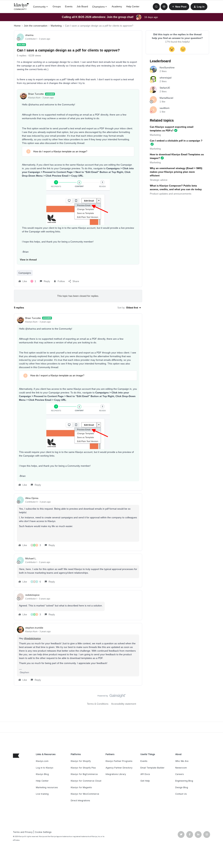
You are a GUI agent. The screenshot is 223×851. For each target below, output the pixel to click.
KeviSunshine (167, 67)
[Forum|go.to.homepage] (21, 6)
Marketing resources (47, 787)
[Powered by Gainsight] (112, 696)
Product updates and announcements (170, 193)
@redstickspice (32, 638)
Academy (117, 6)
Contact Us (181, 794)
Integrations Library (116, 774)
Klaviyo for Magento (81, 787)
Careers (179, 774)
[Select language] (164, 6)
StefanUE (165, 87)
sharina (29, 35)
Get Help (145, 780)
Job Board (82, 6)
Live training (42, 794)
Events (68, 6)
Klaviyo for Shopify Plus (83, 767)
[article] (78, 402)
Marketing (56, 25)
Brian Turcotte (36, 93)
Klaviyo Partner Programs (119, 761)
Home (17, 25)
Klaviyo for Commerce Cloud (86, 780)
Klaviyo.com (42, 761)
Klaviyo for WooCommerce (85, 794)
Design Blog (181, 787)
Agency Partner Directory (119, 767)
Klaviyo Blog (42, 774)
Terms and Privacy (23, 832)
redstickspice (32, 595)
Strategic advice (158, 179)
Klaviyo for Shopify (81, 761)
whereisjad (165, 77)
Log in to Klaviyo (44, 767)
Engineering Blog (184, 780)
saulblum (165, 108)
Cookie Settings (43, 832)
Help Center (132, 6)
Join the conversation (35, 25)
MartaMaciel (166, 97)
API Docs (145, 774)
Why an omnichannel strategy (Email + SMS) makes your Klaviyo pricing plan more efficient (176, 172)
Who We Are (182, 761)
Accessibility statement (123, 703)
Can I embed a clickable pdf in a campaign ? (176, 140)
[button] (179, 6)
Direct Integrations (80, 800)
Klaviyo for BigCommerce (84, 774)
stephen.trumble (34, 627)
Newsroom (181, 767)
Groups (57, 6)
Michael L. (31, 558)
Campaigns (24, 272)
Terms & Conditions (97, 703)
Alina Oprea (31, 498)
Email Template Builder (152, 767)
